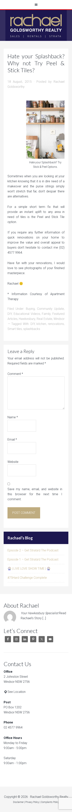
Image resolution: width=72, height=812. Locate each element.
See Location (16, 692)
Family (46, 314)
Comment (15, 374)
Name (12, 417)
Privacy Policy (32, 802)
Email (12, 439)
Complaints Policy (50, 802)
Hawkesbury (27, 319)
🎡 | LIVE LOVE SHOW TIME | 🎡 (28, 568)
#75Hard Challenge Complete (27, 578)
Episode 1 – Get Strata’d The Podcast (32, 559)
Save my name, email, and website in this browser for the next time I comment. (34, 494)
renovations (56, 324)
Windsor (59, 319)
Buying (30, 309)
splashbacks (31, 329)
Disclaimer (18, 802)
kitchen (41, 324)
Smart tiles (14, 329)
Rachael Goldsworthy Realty (36, 25)
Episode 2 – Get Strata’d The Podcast (32, 550)
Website (12, 462)
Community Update (50, 309)
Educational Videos (27, 314)
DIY (9, 314)
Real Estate (44, 319)
